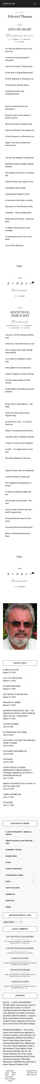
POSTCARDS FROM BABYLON (15, 751)
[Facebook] (8, 284)
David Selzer (9, 3)
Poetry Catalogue (10, 1079)
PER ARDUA (7, 759)
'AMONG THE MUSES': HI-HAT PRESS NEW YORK (19, 842)
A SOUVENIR (8, 802)
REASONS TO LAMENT (12, 702)
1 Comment (15, 39)
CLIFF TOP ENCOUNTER (12, 678)
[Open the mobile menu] (34, 3)
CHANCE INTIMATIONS (12, 794)
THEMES (8, 907)
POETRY (19, 25)
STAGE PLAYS (10, 900)
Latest (7, 1073)
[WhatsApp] (22, 284)
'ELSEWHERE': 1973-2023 (14, 850)
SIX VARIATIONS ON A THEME (15, 732)
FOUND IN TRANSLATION (14, 869)
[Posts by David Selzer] (8, 35)
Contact (10, 1081)
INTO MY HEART (20, 29)
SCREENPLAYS (10, 894)
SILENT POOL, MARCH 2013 (20, 314)
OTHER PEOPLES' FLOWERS (14, 875)
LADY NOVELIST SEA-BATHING (15, 694)
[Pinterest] (17, 284)
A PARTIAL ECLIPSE (11, 670)
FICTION (8, 862)
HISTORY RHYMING (10, 724)
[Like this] (31, 283)
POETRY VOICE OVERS (13, 888)
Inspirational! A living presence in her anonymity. (20, 953)
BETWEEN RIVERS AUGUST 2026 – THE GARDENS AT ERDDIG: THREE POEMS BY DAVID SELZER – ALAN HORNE (19, 713)
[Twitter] (12, 284)
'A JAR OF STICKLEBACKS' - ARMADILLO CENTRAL (19, 833)
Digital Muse (10, 1071)
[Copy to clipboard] (26, 284)
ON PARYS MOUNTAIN (12, 686)
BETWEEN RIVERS (11, 856)
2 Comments (28, 326)
